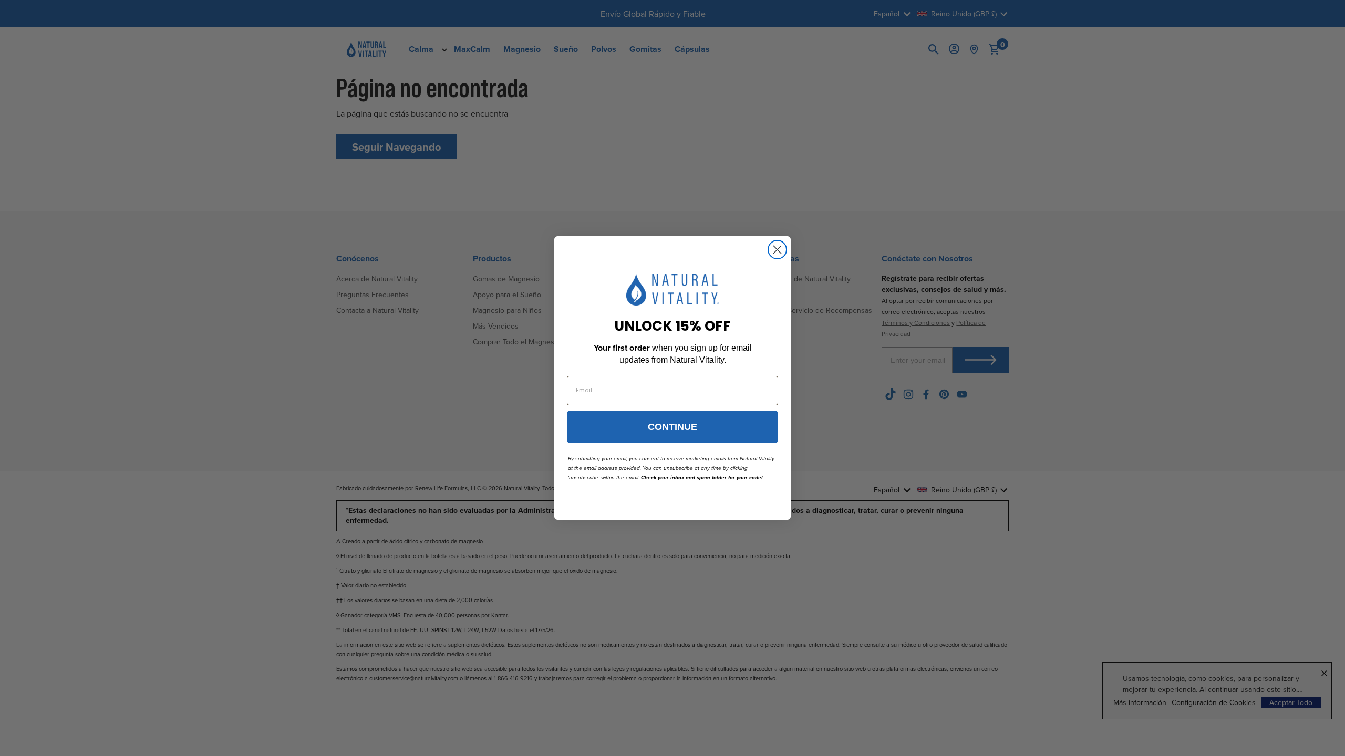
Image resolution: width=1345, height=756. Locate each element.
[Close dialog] (777, 249)
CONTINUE (672, 427)
